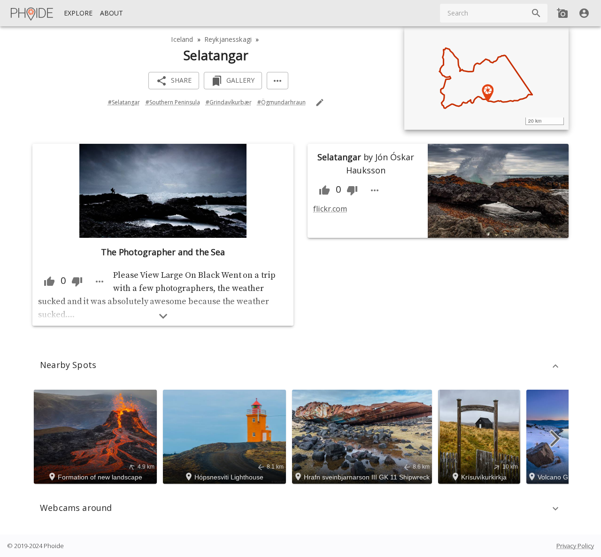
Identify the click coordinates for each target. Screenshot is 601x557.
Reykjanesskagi (228, 39)
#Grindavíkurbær (229, 102)
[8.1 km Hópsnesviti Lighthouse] (226, 436)
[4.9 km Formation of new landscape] (97, 436)
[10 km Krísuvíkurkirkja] (480, 436)
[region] (486, 78)
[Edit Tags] (319, 102)
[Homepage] (32, 13)
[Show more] (163, 316)
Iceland (182, 39)
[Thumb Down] (77, 281)
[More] (277, 80)
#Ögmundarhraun (281, 102)
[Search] (536, 13)
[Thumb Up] (49, 281)
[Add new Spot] (562, 13)
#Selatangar (124, 102)
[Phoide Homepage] (32, 13)
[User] (584, 13)
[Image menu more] (99, 281)
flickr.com (330, 209)
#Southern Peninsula (173, 102)
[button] (300, 366)
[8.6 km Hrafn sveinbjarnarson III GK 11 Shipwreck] (363, 436)
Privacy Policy (575, 545)
